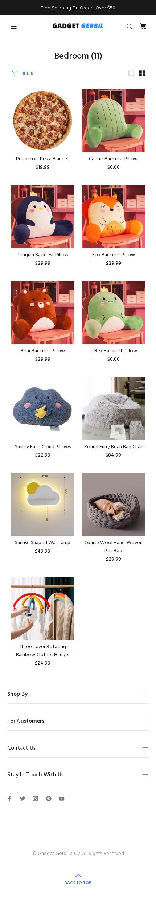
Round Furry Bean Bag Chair (113, 447)
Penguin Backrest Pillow (43, 255)
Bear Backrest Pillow (43, 351)
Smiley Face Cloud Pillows (43, 447)
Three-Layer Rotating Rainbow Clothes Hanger (43, 651)
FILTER (27, 73)
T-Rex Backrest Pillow (113, 351)
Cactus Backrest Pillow (113, 159)
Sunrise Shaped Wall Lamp (42, 543)
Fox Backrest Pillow (113, 255)
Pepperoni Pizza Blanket (42, 159)
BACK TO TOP (78, 883)
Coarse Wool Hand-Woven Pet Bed (113, 547)
